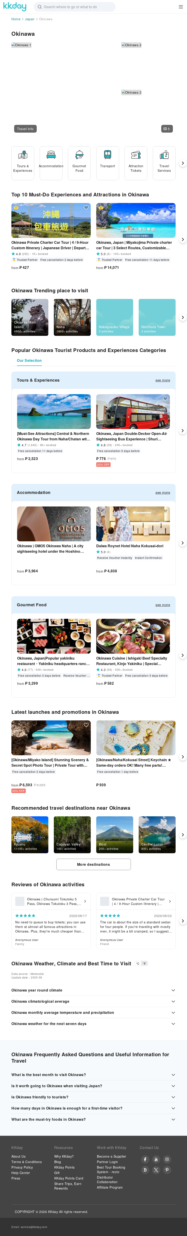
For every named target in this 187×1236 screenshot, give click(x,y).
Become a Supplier (111, 1156)
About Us (18, 1156)
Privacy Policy (22, 1167)
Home (16, 19)
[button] (25, 129)
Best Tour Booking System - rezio (111, 1169)
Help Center (20, 1172)
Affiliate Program (110, 1187)
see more (163, 380)
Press (15, 1178)
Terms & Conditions (26, 1161)
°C (137, 963)
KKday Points (64, 1167)
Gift (57, 1172)
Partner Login (107, 1161)
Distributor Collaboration (107, 1179)
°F (144, 963)
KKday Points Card (68, 1178)
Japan (30, 19)
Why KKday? (64, 1156)
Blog (57, 1161)
